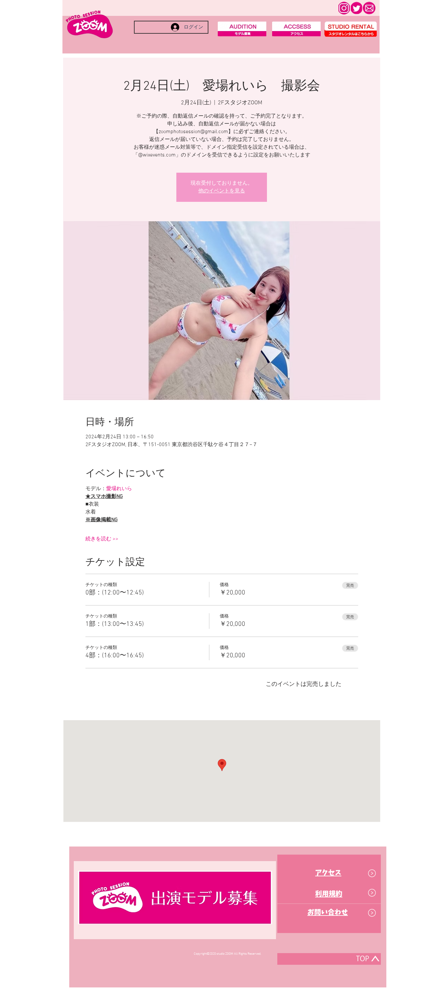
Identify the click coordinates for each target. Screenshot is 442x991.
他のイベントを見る (221, 191)
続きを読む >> (101, 539)
